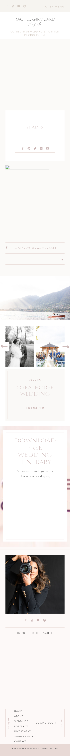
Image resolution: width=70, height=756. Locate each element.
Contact (20, 741)
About (18, 716)
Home (18, 710)
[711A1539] (35, 77)
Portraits (21, 726)
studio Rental (24, 736)
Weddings (21, 721)
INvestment (22, 731)
